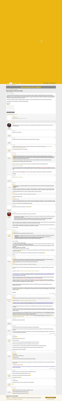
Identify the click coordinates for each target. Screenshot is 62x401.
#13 (54, 295)
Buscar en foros (14, 84)
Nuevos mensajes (8, 84)
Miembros (19, 83)
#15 (54, 325)
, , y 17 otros (12, 114)
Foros (11, 83)
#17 (54, 351)
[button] (17, 83)
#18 (54, 370)
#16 (54, 335)
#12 (54, 256)
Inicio (8, 83)
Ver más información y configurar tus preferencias (14, 399)
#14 (54, 318)
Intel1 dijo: (14, 154)
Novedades (14, 83)
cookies (11, 397)
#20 (54, 387)
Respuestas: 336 (12, 93)
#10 (54, 212)
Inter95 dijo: (14, 258)
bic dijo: (14, 184)
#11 (54, 230)
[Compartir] (55, 93)
